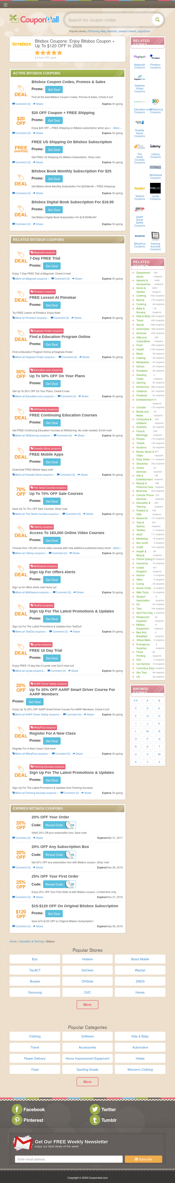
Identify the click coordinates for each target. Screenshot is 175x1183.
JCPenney (93, 31)
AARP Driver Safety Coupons (139, 221)
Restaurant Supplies (142, 619)
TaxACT (35, 970)
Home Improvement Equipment (87, 1058)
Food (139, 345)
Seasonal (141, 518)
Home (13, 941)
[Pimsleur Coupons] (155, 56)
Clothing (141, 295)
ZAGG (140, 981)
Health (140, 349)
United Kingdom (141, 569)
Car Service (143, 664)
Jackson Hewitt (127, 31)
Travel (139, 320)
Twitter (108, 1109)
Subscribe (145, 1159)
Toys (139, 608)
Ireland (140, 575)
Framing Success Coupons (155, 246)
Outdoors (141, 391)
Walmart (112, 31)
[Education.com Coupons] (140, 101)
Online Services (141, 469)
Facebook (34, 1109)
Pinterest (33, 1120)
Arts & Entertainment (144, 477)
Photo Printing (140, 653)
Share (39, 103)
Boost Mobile (140, 959)
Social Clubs (143, 588)
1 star (37, 52)
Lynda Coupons (155, 197)
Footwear (141, 395)
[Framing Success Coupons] (155, 235)
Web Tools (142, 592)
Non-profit (142, 543)
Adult (139, 534)
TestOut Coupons (139, 197)
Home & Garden (141, 289)
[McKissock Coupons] (155, 167)
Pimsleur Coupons (155, 66)
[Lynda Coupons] (155, 188)
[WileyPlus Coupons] (140, 235)
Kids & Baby (143, 316)
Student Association (143, 598)
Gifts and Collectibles (143, 339)
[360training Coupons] (155, 101)
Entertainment (144, 399)
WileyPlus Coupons (140, 245)
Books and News (142, 413)
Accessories (87, 1047)
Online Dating (144, 559)
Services (141, 333)
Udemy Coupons (155, 155)
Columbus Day (145, 668)
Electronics (142, 387)
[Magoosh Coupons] (140, 56)
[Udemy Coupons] (155, 146)
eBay (103, 31)
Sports (140, 324)
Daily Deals (143, 459)
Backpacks (142, 362)
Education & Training (143, 504)
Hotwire (87, 959)
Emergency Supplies (143, 646)
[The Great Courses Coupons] (140, 146)
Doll (138, 659)
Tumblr (109, 1120)
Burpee (35, 981)
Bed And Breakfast (141, 634)
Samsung (35, 992)
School (140, 366)
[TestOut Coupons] (140, 188)
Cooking (141, 304)
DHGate (87, 981)
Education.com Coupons (142, 110)
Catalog (141, 358)
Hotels (140, 1058)
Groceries (142, 463)
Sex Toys (141, 672)
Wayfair (140, 970)
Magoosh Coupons (139, 66)
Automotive (142, 329)
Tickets (140, 443)
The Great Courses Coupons (139, 158)
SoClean (87, 970)
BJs (35, 959)
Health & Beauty (141, 553)
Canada (141, 407)
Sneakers (141, 370)
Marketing (142, 538)
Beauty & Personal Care (144, 485)
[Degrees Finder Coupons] (140, 77)
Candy (140, 583)
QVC (87, 992)
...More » (117, 128)
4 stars (54, 52)
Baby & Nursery (141, 310)
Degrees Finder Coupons (139, 88)
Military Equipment (142, 626)
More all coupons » (32, 278)
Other (139, 579)
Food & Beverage (142, 433)
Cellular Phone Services (145, 497)
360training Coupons (156, 110)
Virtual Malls (143, 640)
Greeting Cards (141, 376)
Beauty (140, 300)
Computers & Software (144, 421)
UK (138, 676)
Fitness (140, 439)
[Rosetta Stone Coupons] (140, 122)
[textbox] (69, 1159)
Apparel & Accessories (143, 282)
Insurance (142, 563)
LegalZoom (143, 31)
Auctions (141, 447)
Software (87, 1036)
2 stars (42, 52)
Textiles (140, 530)
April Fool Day (144, 612)
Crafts (139, 547)
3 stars (48, 52)
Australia (141, 427)
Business (141, 491)
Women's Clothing (140, 1069)
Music (139, 353)
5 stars (59, 52)
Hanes (140, 992)
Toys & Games (140, 524)
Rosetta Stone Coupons (139, 132)
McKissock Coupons (156, 176)
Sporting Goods (87, 1069)
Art (138, 604)
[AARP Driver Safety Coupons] (140, 209)
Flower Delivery (35, 1058)
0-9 (136, 700)
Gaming (141, 382)
